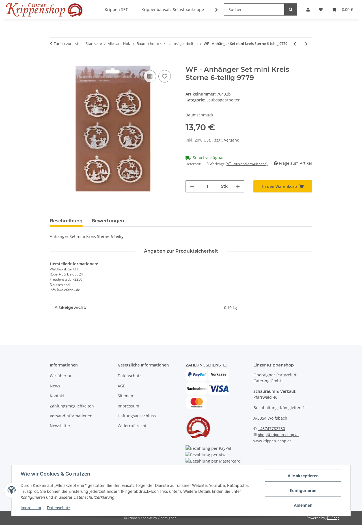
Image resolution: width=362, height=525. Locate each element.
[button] (212, 9)
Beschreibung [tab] (66, 221)
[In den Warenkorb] (54, 62)
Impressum (31, 507)
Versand (232, 140)
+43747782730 (271, 428)
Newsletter (60, 425)
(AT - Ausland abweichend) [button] (247, 163)
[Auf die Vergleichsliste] (150, 76)
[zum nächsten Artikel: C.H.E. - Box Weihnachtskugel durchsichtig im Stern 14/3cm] (306, 44)
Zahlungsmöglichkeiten (72, 406)
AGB (122, 386)
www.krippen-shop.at (272, 441)
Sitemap (125, 395)
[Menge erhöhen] (238, 186)
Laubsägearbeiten (223, 100)
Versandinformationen (71, 415)
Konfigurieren (303, 490)
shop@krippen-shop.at (278, 434)
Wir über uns (62, 375)
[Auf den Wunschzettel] (164, 76)
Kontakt (57, 395)
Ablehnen (303, 505)
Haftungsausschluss (137, 415)
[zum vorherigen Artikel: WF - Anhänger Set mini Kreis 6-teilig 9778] (295, 44)
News (55, 386)
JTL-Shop (332, 517)
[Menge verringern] (192, 186)
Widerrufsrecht (132, 425)
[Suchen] (290, 9)
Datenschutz (58, 507)
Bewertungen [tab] (108, 221)
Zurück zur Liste (67, 43)
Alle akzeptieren (303, 475)
